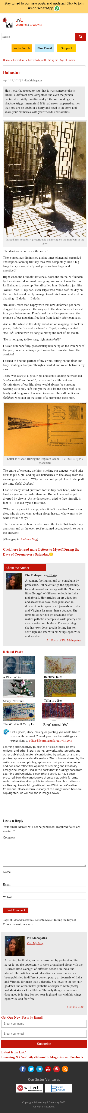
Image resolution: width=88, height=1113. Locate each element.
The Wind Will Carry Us (19, 724)
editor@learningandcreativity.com (50, 740)
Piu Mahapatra (33, 80)
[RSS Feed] (56, 1069)
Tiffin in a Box (53, 700)
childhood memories (22, 920)
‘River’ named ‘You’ (55, 724)
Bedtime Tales (53, 677)
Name (7, 872)
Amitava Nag (29, 539)
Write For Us (22, 48)
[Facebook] (22, 1069)
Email (6, 884)
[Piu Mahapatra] (14, 588)
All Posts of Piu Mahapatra (63, 640)
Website (8, 897)
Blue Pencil (44, 48)
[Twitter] (31, 1069)
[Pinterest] (47, 1069)
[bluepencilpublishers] (58, 1088)
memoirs (27, 924)
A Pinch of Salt (12, 677)
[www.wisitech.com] (29, 1088)
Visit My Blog (35, 943)
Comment (9, 837)
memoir (17, 924)
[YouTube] (39, 1069)
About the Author (17, 567)
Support (66, 48)
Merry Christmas (14, 701)
